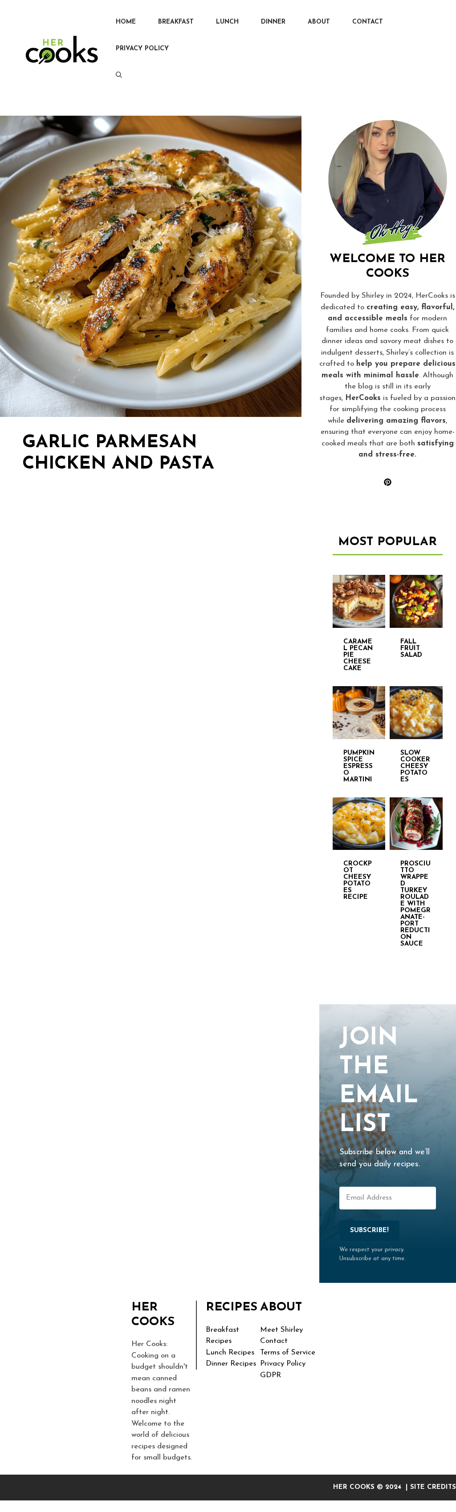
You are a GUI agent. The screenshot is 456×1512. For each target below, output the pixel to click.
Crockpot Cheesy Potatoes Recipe (357, 881)
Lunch (227, 22)
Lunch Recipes (230, 1352)
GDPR (270, 1375)
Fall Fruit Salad (411, 649)
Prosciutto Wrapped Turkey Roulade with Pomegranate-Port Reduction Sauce (415, 904)
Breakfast (176, 22)
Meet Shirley (281, 1330)
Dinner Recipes (231, 1363)
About (319, 22)
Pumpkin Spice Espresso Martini (359, 766)
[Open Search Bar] (119, 75)
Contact (367, 22)
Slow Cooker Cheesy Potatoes (415, 766)
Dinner (273, 22)
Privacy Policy (142, 48)
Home (126, 22)
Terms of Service (287, 1352)
